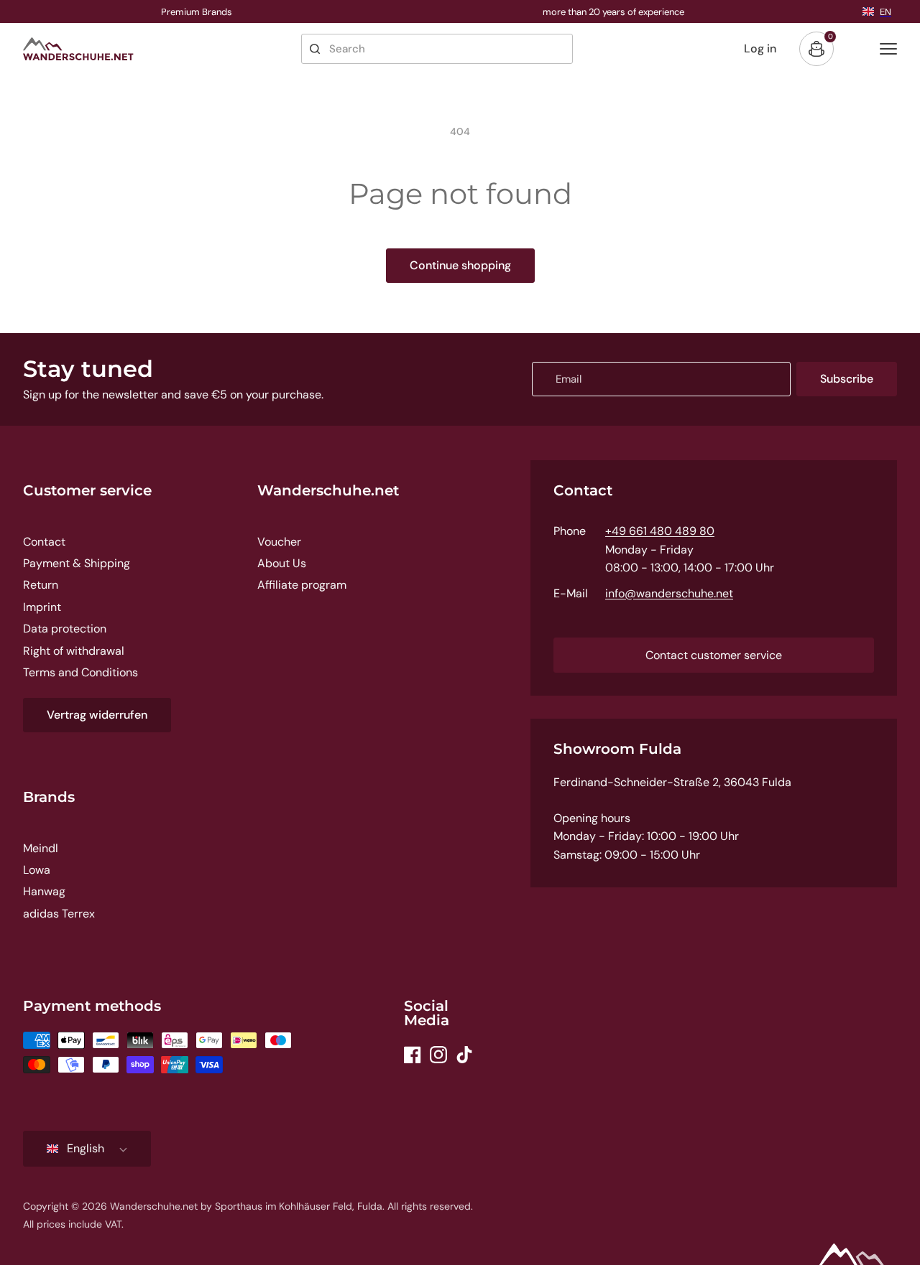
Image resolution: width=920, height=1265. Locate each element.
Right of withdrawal (73, 650)
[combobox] (437, 49)
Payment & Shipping (76, 563)
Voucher (279, 541)
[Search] (315, 49)
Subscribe (846, 378)
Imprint (42, 607)
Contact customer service (713, 655)
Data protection (64, 628)
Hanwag (44, 891)
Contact (44, 541)
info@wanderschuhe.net (669, 593)
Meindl (40, 848)
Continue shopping (460, 265)
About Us (281, 563)
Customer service (87, 490)
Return (40, 584)
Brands (49, 797)
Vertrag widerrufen (97, 714)
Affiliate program (301, 584)
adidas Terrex (59, 913)
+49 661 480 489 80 (659, 530)
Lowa (36, 869)
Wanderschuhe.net (328, 490)
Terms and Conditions (80, 672)
